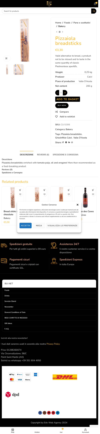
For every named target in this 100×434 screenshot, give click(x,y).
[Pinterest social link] (66, 142)
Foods (67, 22)
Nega (39, 225)
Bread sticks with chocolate (12, 213)
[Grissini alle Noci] (37, 198)
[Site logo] (49, 3)
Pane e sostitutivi (81, 22)
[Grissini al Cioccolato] (13, 198)
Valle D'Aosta (80, 137)
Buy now (62, 105)
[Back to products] (59, 32)
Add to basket (67, 99)
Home (58, 22)
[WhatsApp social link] (72, 142)
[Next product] (62, 32)
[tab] (26, 154)
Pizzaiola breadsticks (71, 134)
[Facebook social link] (63, 142)
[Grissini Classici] (61, 198)
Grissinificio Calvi (63, 137)
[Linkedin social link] (69, 142)
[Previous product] (56, 32)
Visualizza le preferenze (62, 225)
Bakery (61, 26)
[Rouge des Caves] (85, 198)
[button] (77, 205)
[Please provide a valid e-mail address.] (49, 413)
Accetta (25, 225)
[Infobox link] (24, 246)
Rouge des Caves (85, 211)
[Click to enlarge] (7, 58)
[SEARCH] (93, 11)
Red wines (81, 215)
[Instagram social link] (44, 413)
